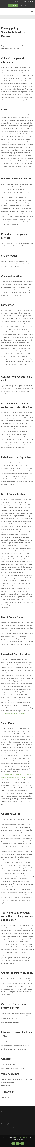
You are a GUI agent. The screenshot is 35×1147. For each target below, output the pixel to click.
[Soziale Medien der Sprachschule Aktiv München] (13, 1143)
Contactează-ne (5, 1116)
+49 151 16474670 (28, 2)
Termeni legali (5, 1124)
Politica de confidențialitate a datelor (11, 1128)
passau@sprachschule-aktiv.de (12, 2)
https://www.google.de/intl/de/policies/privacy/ (15, 713)
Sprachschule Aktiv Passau (22, 1137)
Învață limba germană (7, 1112)
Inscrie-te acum (5, 1120)
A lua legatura (23, 5)
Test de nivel (13, 5)
